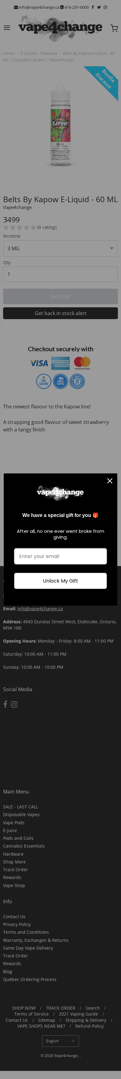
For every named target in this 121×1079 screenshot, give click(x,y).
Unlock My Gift (60, 580)
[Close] (109, 480)
